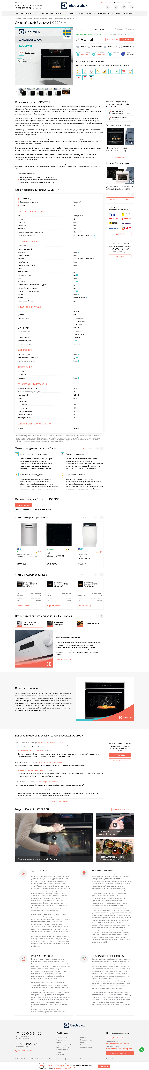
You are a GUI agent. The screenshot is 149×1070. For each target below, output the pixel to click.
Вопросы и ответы (87, 1040)
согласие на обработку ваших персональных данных (54, 1065)
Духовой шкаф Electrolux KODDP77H (50, 742)
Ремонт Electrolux (62, 1047)
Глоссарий (60, 1054)
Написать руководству (120, 1053)
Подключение (61, 1040)
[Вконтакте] (108, 1037)
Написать (120, 256)
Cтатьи (59, 1052)
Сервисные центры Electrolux (66, 1045)
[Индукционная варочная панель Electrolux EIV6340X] (59, 534)
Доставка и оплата (63, 1037)
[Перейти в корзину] (124, 7)
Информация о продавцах (62, 1068)
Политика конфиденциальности (66, 1059)
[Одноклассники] (117, 1037)
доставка (84, 54)
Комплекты (103, 13)
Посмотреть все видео (122, 810)
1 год (114, 54)
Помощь (83, 1037)
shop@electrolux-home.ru (118, 1044)
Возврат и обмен (62, 1050)
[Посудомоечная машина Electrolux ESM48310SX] (29, 534)
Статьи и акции (106, 3)
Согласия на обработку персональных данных (74, 1067)
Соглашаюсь (103, 1066)
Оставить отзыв (24, 505)
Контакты (83, 1045)
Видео (82, 1042)
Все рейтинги (120, 157)
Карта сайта (110, 1059)
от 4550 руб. (101, 54)
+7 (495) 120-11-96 (120, 249)
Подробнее (120, 234)
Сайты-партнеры (86, 1047)
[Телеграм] (122, 1037)
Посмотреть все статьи (120, 199)
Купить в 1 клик (112, 39)
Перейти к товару (23, 606)
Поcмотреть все (120, 760)
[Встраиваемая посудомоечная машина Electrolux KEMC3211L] (90, 534)
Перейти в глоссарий (63, 659)
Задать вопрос (120, 755)
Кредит (59, 1042)
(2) (40, 552)
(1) (70, 549)
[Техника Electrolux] (74, 5)
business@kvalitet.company (119, 1048)
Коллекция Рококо (125, 13)
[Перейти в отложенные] (108, 7)
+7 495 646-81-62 (23, 5)
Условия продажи (85, 1059)
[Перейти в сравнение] (116, 7)
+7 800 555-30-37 (23, 8)
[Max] (112, 1037)
